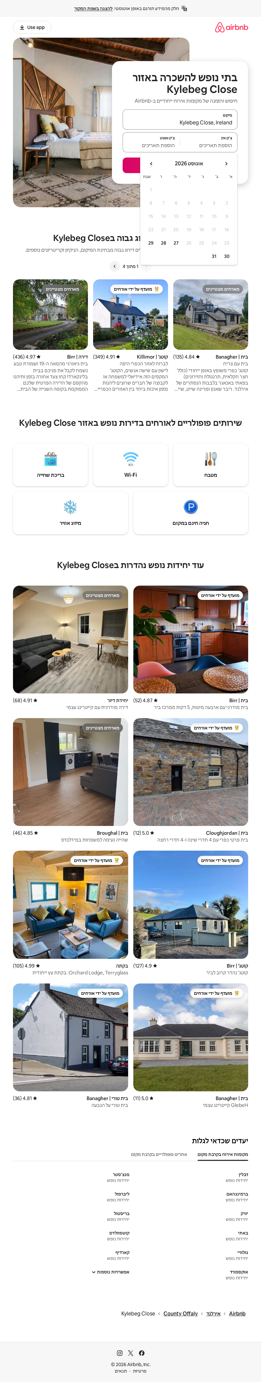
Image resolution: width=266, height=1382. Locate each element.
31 (214, 256)
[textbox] (209, 145)
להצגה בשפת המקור (93, 8)
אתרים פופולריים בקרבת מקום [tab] (159, 1154)
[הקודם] (146, 266)
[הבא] (115, 266)
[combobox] (180, 122)
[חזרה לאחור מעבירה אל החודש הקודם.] (226, 164)
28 (163, 243)
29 (150, 243)
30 (227, 256)
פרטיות (139, 1371)
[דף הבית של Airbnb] (231, 27)
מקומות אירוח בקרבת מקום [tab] (223, 1154)
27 (176, 243)
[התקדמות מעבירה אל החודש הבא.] (151, 164)
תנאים (121, 1371)
